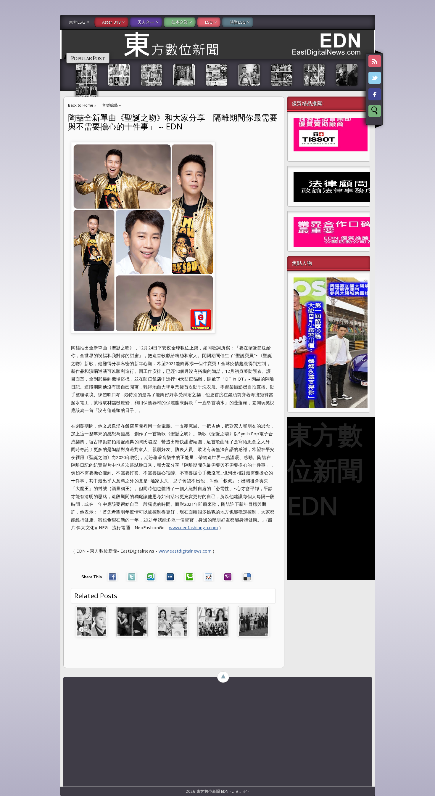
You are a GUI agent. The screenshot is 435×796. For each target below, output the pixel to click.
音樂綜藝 (110, 105)
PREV (10, 93)
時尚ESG (238, 22)
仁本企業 (179, 22)
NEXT (425, 93)
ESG (208, 22)
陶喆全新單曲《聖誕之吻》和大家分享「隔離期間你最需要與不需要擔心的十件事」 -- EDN (173, 122)
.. (233, 791)
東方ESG (77, 22)
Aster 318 (111, 22)
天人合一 (146, 22)
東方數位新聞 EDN (325, 469)
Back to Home (81, 105)
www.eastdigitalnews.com (185, 551)
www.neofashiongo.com (193, 527)
